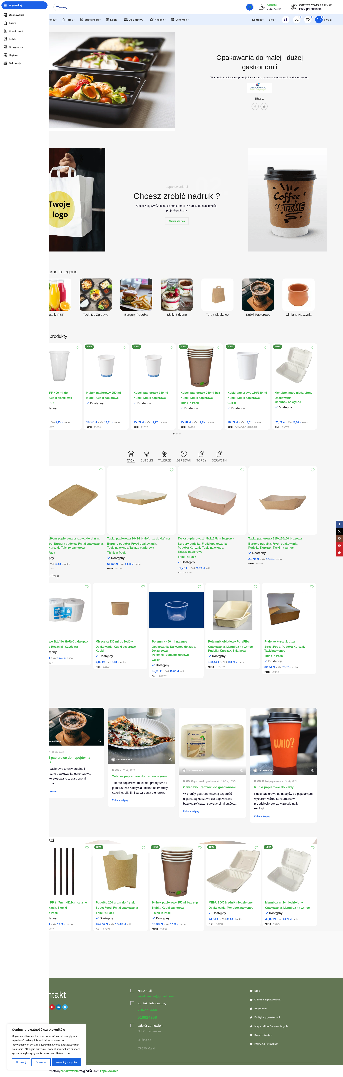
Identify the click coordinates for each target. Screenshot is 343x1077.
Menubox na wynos (288, 402)
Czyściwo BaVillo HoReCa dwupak (63, 641)
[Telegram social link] (65, 1007)
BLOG (115, 770)
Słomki (62, 907)
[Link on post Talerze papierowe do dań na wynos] (141, 736)
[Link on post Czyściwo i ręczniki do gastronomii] (212, 741)
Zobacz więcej (49, 791)
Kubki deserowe (125, 646)
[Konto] (285, 19)
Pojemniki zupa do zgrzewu (170, 654)
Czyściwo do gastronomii (205, 781)
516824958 (147, 1017)
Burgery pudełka (65, 543)
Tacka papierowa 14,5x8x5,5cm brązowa (206, 538)
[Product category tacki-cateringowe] (95, 299)
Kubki (90, 397)
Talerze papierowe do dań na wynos (139, 776)
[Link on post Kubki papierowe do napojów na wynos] (70, 727)
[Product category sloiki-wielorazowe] (176, 299)
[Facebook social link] (255, 106)
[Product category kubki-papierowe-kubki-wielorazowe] (258, 299)
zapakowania (53, 740)
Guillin (231, 402)
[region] (46, 1047)
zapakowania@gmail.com (156, 996)
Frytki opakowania (90, 543)
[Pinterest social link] (52, 1007)
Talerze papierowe (73, 547)
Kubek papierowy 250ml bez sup (175, 902)
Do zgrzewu (160, 650)
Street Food (272, 646)
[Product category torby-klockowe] (217, 299)
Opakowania (283, 397)
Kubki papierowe (107, 397)
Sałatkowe (240, 650)
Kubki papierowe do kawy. (274, 787)
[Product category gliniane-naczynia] (298, 299)
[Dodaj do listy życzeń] (77, 347)
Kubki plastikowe (60, 397)
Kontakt (272, 4)
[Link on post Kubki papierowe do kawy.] (283, 741)
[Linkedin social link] (58, 1007)
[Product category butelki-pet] (55, 299)
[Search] (249, 7)
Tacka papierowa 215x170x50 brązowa (275, 538)
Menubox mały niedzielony (293, 392)
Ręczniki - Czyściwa (64, 646)
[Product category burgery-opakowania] (136, 299)
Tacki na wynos (117, 547)
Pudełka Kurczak (189, 547)
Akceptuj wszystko (66, 1062)
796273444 (147, 1010)
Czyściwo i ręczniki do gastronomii (210, 787)
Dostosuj (21, 1062)
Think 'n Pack (189, 402)
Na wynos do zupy (182, 646)
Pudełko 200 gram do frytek (115, 902)
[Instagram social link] (264, 106)
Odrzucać (41, 1062)
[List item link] (283, 991)
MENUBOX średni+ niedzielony (231, 902)
